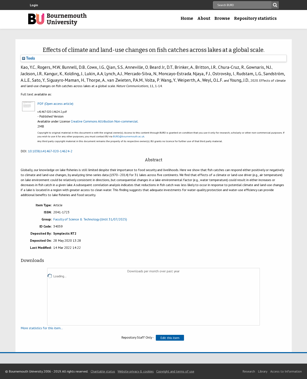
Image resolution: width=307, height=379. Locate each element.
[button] (170, 338)
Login (34, 5)
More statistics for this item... (42, 328)
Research (248, 371)
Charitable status (103, 371)
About (203, 18)
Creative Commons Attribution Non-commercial (104, 121)
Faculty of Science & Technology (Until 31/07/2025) (90, 219)
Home (187, 18)
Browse (222, 18)
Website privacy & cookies (136, 371)
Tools (30, 58)
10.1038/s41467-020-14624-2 (50, 151)
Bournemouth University (57, 19)
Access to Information (286, 371)
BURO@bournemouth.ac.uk (128, 136)
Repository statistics (255, 18)
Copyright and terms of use (175, 371)
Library (262, 371)
